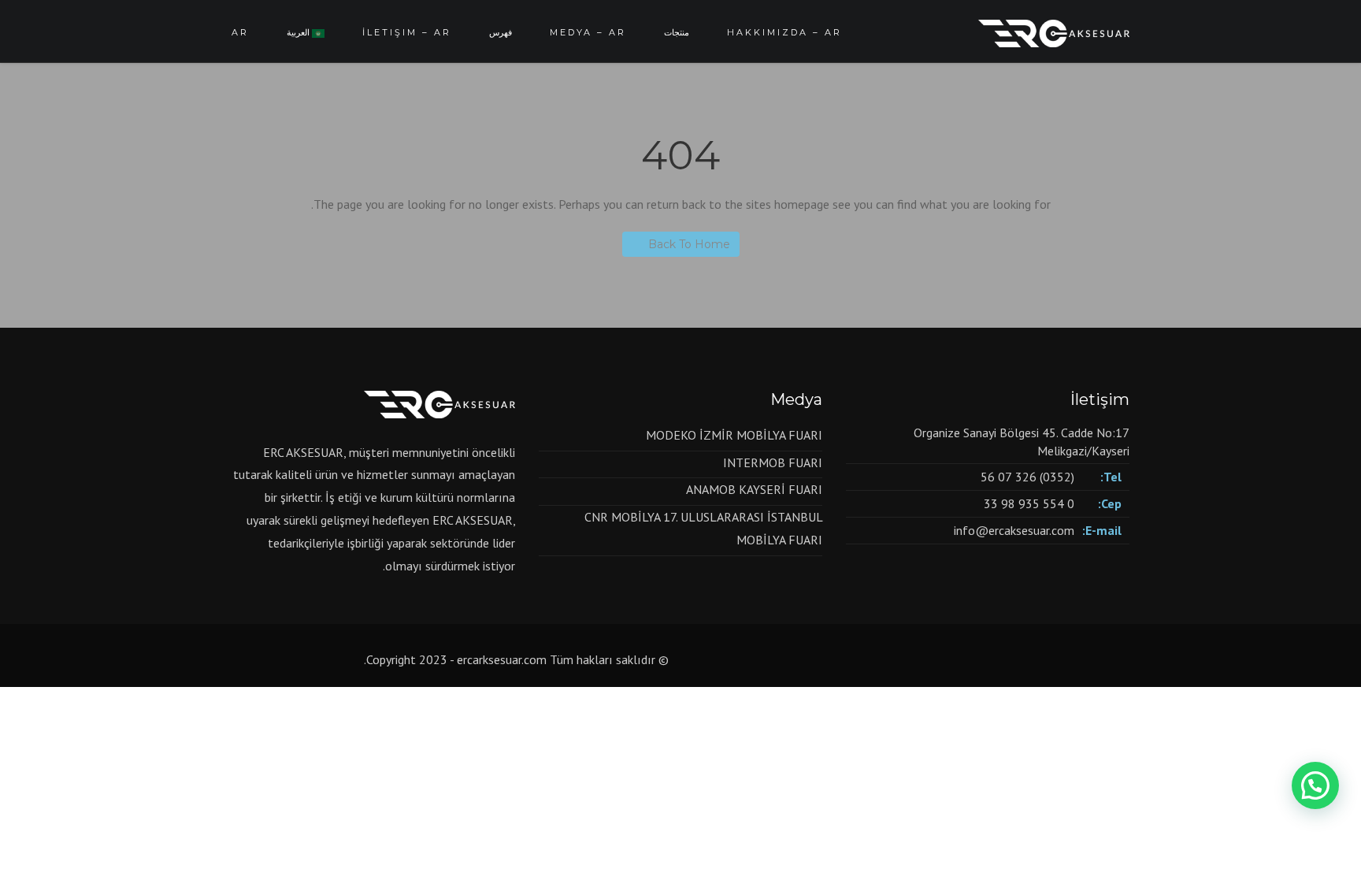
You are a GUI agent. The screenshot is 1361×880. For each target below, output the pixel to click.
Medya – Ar (588, 32)
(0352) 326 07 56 (1027, 477)
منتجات (676, 32)
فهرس (500, 32)
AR (240, 32)
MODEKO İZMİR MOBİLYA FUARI (734, 435)
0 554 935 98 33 (1029, 503)
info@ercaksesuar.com (1014, 530)
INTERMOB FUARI (772, 462)
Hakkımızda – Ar (784, 32)
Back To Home (689, 244)
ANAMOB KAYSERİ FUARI (754, 489)
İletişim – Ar (406, 32)
